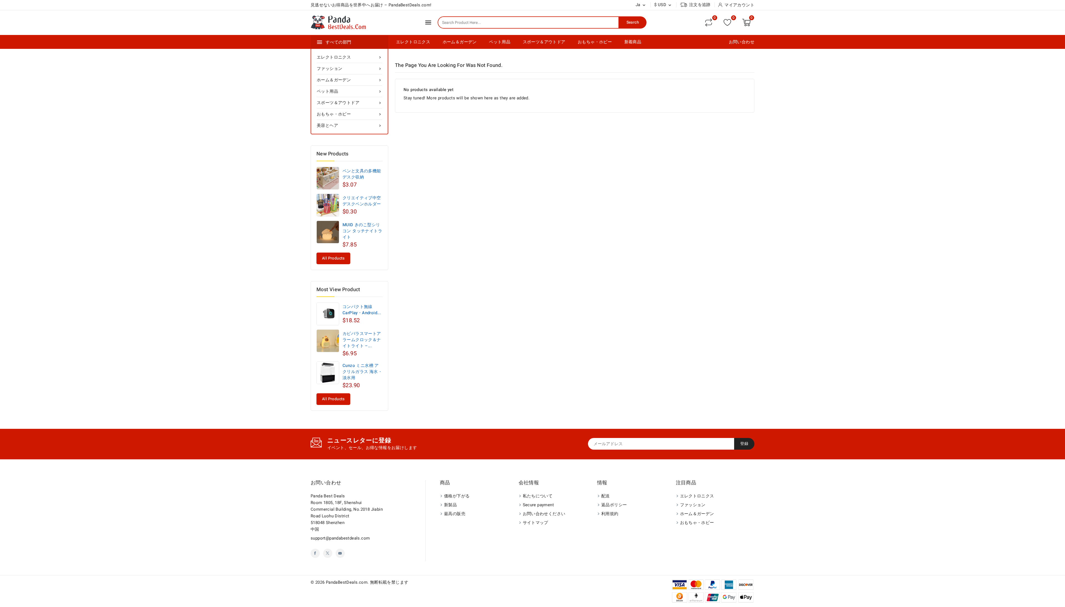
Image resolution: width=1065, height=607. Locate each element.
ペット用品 (499, 42)
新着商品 (632, 42)
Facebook (315, 553)
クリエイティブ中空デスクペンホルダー (362, 201)
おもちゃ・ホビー (595, 42)
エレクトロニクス (413, 42)
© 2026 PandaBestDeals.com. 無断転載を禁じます (359, 582)
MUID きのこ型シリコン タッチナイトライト (362, 231)
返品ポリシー (614, 505)
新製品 (450, 505)
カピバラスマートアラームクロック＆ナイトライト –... (362, 340)
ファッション (349, 69)
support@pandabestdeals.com (340, 538)
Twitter (327, 553)
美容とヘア (349, 125)
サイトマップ (535, 523)
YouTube (340, 553)
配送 (605, 496)
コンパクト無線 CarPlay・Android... (362, 310)
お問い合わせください (544, 514)
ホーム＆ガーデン (460, 42)
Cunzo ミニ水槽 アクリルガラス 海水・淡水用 (362, 371)
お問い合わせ (741, 42)
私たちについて (538, 496)
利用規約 (609, 514)
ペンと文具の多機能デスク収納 (362, 174)
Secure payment (538, 505)
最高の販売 (454, 514)
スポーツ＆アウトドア (544, 42)
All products (333, 258)
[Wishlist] (727, 22)
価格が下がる (457, 496)
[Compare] (708, 22)
